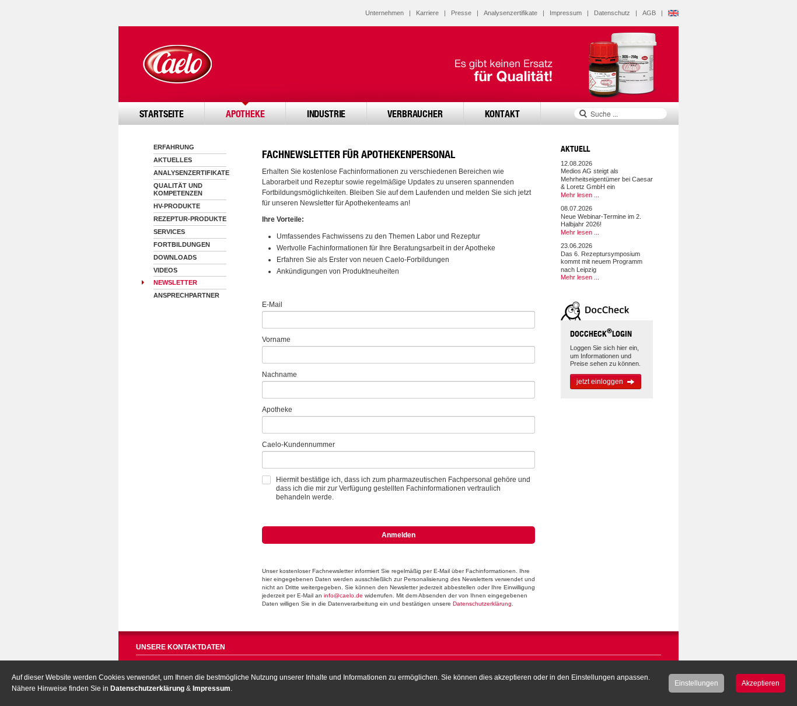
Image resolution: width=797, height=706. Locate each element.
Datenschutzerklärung (482, 603)
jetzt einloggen (599, 382)
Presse (461, 12)
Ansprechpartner (186, 295)
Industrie (326, 113)
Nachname (279, 375)
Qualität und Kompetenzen (177, 189)
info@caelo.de (343, 595)
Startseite (161, 113)
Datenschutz (612, 12)
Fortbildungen (181, 244)
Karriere (427, 12)
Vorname (276, 339)
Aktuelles (172, 159)
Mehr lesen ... (580, 194)
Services (169, 231)
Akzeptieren (760, 683)
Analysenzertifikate (510, 12)
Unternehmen (384, 12)
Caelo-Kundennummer (298, 445)
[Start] (177, 64)
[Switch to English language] (673, 12)
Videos (165, 270)
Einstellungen (696, 683)
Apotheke (245, 113)
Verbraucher (414, 113)
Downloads (175, 257)
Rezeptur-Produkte (189, 218)
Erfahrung (173, 147)
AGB (649, 12)
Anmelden (398, 535)
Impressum (566, 12)
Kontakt (502, 113)
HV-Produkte (176, 205)
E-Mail (272, 304)
